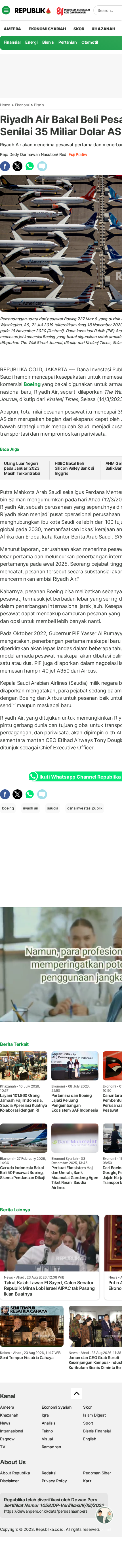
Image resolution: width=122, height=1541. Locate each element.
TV (2, 1446)
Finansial (12, 42)
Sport (88, 1423)
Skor (87, 1407)
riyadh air (30, 808)
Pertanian (67, 42)
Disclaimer (9, 1480)
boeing (8, 808)
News (5, 1423)
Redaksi (49, 1472)
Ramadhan (51, 1446)
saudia (52, 808)
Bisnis (48, 42)
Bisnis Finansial (97, 1430)
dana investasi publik (84, 808)
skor (78, 28)
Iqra (45, 1415)
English (89, 1438)
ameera (12, 28)
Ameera (7, 1407)
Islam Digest (94, 1415)
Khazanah (9, 1415)
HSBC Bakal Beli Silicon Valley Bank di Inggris (74, 468)
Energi (31, 42)
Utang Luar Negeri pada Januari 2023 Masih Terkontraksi (22, 468)
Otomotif (89, 42)
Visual (47, 1438)
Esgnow (7, 1438)
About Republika (15, 1472)
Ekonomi (22, 105)
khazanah (103, 28)
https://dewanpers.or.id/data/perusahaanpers (46, 1511)
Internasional (11, 1430)
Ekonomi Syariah (47, 28)
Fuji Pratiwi (78, 154)
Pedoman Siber (97, 1472)
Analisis (49, 1423)
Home (5, 105)
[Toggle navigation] (6, 10)
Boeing (31, 384)
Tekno (47, 1430)
